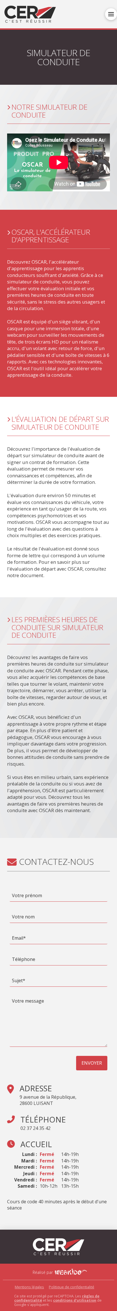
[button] (111, 14)
